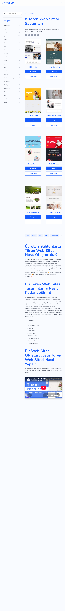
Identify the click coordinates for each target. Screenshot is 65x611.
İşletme (6, 36)
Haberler (6, 74)
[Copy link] (26, 35)
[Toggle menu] (61, 2)
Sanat (5, 32)
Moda (5, 60)
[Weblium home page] (26, 13)
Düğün (5, 102)
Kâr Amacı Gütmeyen (9, 78)
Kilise (5, 43)
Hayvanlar (6, 29)
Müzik (5, 71)
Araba (5, 39)
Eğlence (6, 53)
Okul (5, 95)
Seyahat (6, 99)
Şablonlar (32, 13)
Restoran (6, 92)
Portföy (6, 85)
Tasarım (6, 50)
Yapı (5, 46)
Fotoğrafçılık (7, 81)
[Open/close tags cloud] (61, 235)
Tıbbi (5, 67)
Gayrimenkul (7, 88)
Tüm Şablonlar (7, 25)
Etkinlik (6, 57)
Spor (5, 64)
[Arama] (5, 13)
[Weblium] (8, 3)
